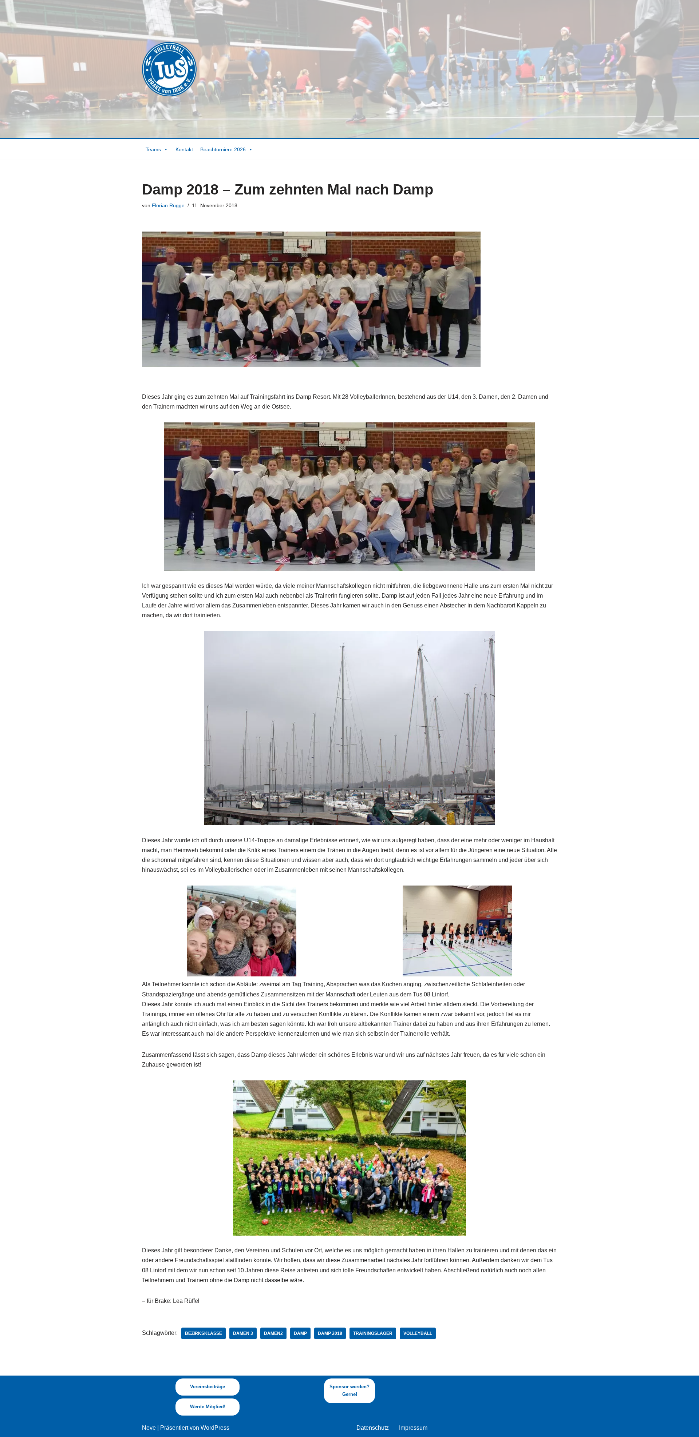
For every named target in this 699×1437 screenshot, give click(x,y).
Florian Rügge (168, 205)
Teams (153, 149)
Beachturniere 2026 (223, 149)
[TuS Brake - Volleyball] (169, 69)
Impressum (413, 1428)
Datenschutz (372, 1428)
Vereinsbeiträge (207, 1386)
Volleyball (417, 1333)
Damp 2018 (330, 1333)
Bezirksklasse (203, 1333)
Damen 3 (243, 1333)
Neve (149, 1428)
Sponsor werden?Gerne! (349, 1390)
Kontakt (184, 149)
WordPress (215, 1428)
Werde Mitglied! (207, 1406)
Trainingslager (372, 1333)
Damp (300, 1333)
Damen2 (273, 1333)
